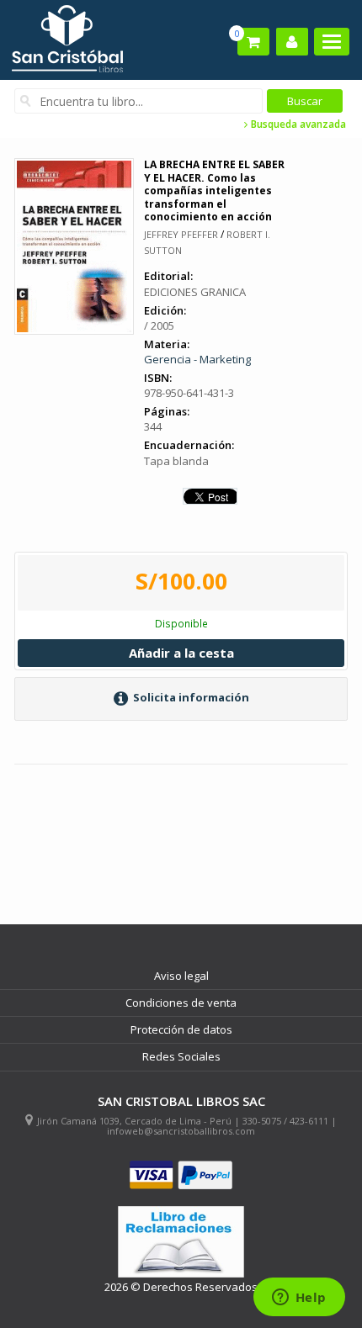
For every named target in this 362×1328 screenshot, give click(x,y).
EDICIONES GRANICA (195, 291)
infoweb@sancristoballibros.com (181, 1130)
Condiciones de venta (181, 1002)
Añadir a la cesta (181, 652)
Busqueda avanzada (297, 124)
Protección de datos (181, 1029)
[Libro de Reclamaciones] (181, 1242)
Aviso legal (181, 975)
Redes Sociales (181, 1056)
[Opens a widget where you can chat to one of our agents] (299, 1299)
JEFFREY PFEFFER (181, 234)
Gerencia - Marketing (197, 359)
